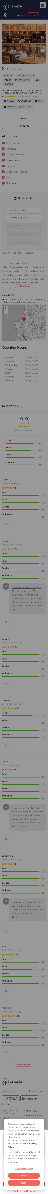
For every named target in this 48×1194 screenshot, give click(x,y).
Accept (24, 1175)
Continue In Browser (24, 1191)
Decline (24, 1183)
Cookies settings (24, 1168)
